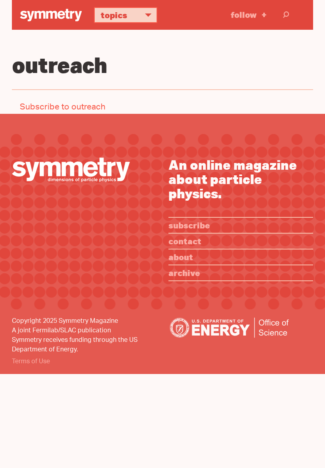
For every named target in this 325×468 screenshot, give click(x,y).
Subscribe (189, 225)
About (180, 256)
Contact (184, 241)
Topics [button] (114, 15)
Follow (244, 14)
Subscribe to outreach (62, 107)
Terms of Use (31, 361)
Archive (184, 272)
